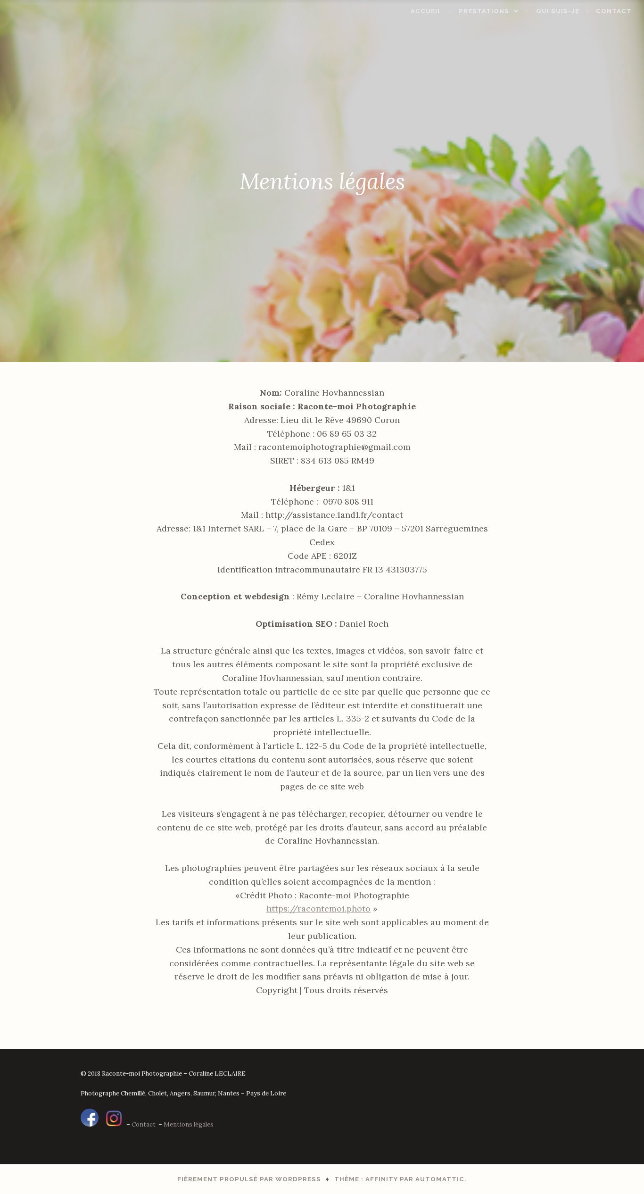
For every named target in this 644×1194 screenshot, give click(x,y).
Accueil (426, 11)
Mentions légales (189, 1124)
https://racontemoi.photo (318, 908)
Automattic (439, 1179)
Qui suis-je (557, 11)
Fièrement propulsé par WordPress (249, 1179)
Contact (614, 11)
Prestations (484, 11)
